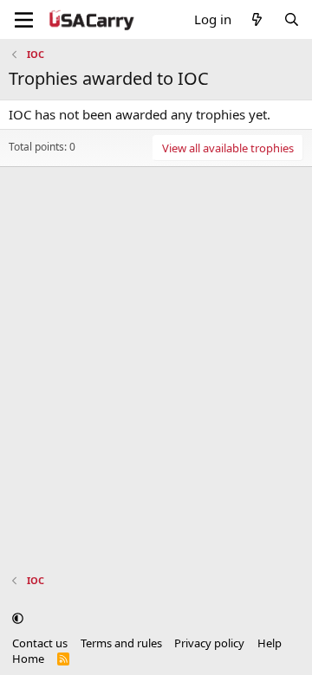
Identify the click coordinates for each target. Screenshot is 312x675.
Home (28, 658)
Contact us (40, 643)
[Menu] (23, 20)
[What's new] (257, 19)
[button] (18, 617)
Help (269, 643)
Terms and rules (121, 643)
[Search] (292, 19)
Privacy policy (209, 643)
